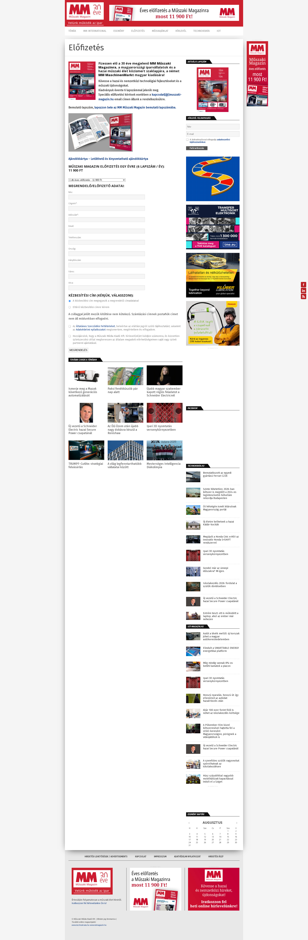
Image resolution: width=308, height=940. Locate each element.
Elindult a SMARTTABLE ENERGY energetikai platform (221, 650)
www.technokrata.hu (80, 925)
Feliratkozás (197, 148)
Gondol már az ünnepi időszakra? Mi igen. (215, 570)
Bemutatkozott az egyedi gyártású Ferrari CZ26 (217, 474)
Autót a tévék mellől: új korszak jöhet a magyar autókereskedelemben (221, 636)
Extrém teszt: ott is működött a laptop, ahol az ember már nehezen (220, 616)
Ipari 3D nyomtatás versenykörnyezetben (161, 427)
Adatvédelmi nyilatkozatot (91, 329)
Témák (72, 30)
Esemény (118, 30)
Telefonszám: (74, 237)
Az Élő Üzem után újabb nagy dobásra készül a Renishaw (123, 429)
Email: (71, 226)
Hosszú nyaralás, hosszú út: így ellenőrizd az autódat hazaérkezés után (220, 698)
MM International (94, 30)
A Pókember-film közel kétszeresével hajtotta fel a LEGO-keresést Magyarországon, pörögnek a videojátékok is (219, 731)
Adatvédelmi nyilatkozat (187, 856)
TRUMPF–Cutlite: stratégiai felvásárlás (85, 465)
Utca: (70, 283)
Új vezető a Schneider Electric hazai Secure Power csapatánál (82, 429)
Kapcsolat (140, 856)
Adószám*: (73, 215)
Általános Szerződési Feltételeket (95, 326)
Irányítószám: (74, 260)
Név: (70, 192)
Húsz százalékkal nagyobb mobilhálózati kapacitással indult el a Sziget (218, 778)
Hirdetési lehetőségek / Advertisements (106, 856)
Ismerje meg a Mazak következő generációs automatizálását (82, 392)
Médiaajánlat (160, 30)
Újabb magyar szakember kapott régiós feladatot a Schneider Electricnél (164, 392)
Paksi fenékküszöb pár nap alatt (123, 390)
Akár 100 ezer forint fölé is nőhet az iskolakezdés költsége (221, 712)
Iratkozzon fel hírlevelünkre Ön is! (89, 903)
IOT (219, 30)
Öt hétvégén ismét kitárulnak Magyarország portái (219, 508)
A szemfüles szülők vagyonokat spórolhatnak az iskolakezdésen (221, 763)
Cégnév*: (72, 203)
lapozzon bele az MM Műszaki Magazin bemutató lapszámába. (135, 107)
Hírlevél (180, 30)
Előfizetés (138, 30)
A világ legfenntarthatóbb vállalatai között (125, 465)
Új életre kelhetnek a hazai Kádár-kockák (218, 523)
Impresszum (160, 856)
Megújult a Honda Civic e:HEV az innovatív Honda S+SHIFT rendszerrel (221, 539)
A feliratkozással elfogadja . (210, 140)
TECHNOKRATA (201, 30)
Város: (71, 271)
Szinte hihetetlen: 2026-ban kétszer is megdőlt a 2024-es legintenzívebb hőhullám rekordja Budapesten (219, 494)
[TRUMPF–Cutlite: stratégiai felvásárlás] (86, 459)
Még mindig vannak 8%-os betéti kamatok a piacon (218, 665)
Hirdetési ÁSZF (216, 856)
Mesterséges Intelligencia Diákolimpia (164, 465)
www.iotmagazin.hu (98, 925)
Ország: (72, 249)
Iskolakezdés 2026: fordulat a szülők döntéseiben (220, 585)
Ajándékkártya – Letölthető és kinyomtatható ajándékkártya (108, 159)
